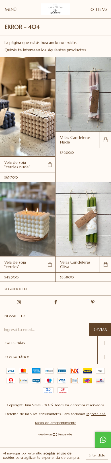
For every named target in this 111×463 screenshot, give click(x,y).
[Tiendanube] (55, 435)
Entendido (97, 455)
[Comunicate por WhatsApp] (103, 440)
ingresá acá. (96, 414)
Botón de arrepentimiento (55, 422)
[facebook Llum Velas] (55, 302)
